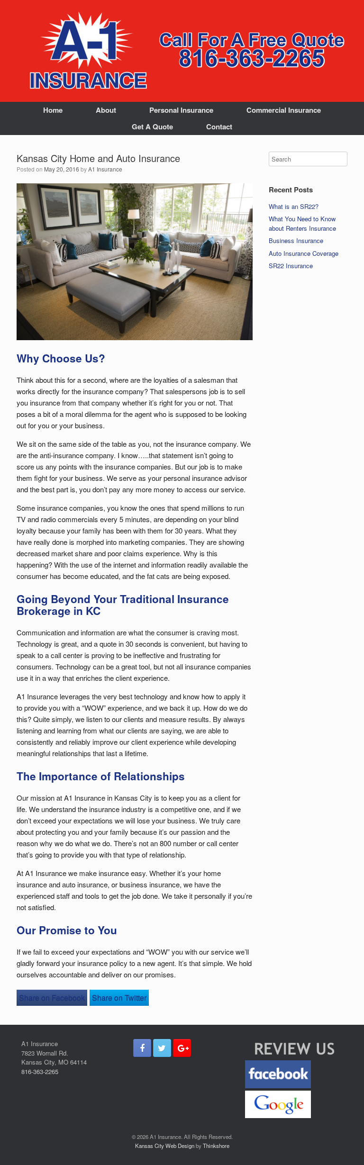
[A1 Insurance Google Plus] (182, 1048)
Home (53, 110)
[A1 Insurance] (88, 50)
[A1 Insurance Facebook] (142, 1048)
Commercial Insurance (283, 110)
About (106, 110)
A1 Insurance (105, 169)
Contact (219, 126)
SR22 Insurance (291, 265)
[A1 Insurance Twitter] (162, 1048)
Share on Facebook (52, 997)
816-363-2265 (39, 1071)
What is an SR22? (293, 206)
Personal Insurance (181, 110)
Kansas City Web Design (164, 1145)
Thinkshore (216, 1145)
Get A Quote (152, 126)
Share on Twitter (119, 997)
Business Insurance (296, 240)
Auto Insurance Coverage (303, 253)
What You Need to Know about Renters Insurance (302, 223)
